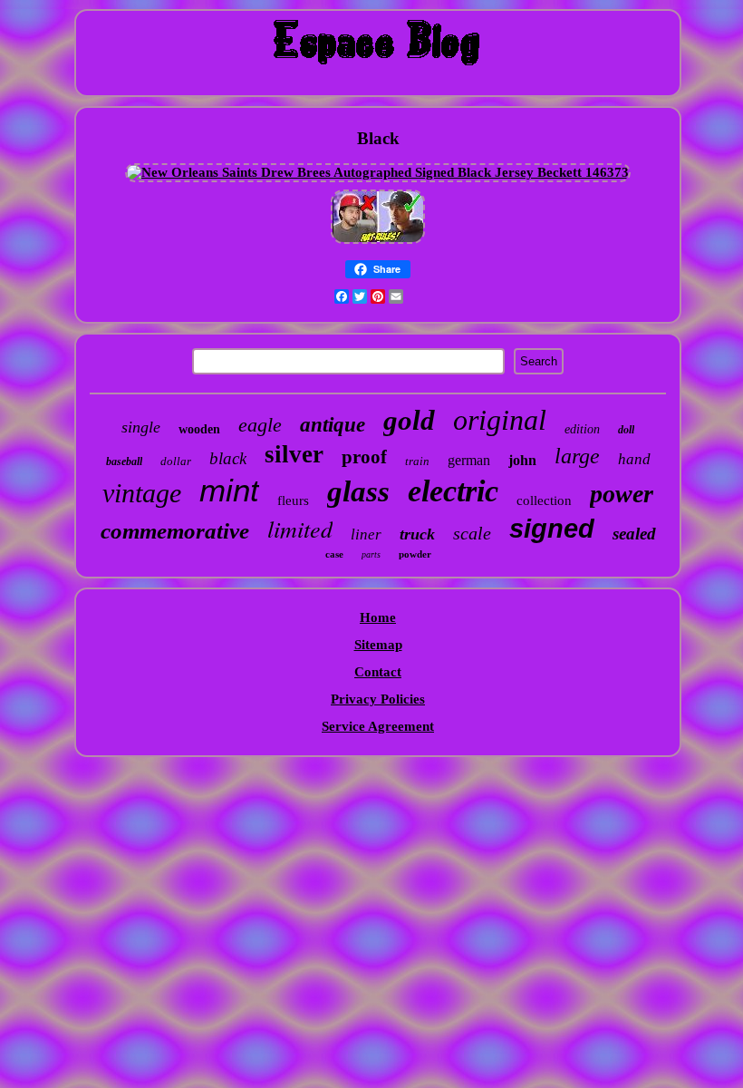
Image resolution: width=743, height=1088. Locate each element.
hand (634, 459)
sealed (634, 533)
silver (294, 454)
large (577, 456)
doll (626, 429)
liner (366, 534)
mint (229, 490)
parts (371, 554)
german (469, 460)
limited (300, 528)
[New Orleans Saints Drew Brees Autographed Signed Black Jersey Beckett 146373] (377, 172)
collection (544, 500)
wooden (199, 429)
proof (364, 457)
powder (415, 554)
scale (472, 533)
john (522, 460)
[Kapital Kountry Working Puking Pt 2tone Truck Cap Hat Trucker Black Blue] (378, 243)
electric (453, 491)
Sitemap (378, 644)
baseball (124, 461)
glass (358, 491)
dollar (175, 461)
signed (551, 528)
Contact (377, 672)
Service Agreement (378, 726)
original (499, 419)
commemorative (175, 531)
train (417, 461)
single (140, 427)
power (621, 494)
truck (417, 534)
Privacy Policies (378, 699)
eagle (260, 424)
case (334, 554)
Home (378, 617)
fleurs (293, 500)
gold (409, 420)
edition (582, 429)
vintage (141, 493)
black (227, 458)
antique (332, 424)
